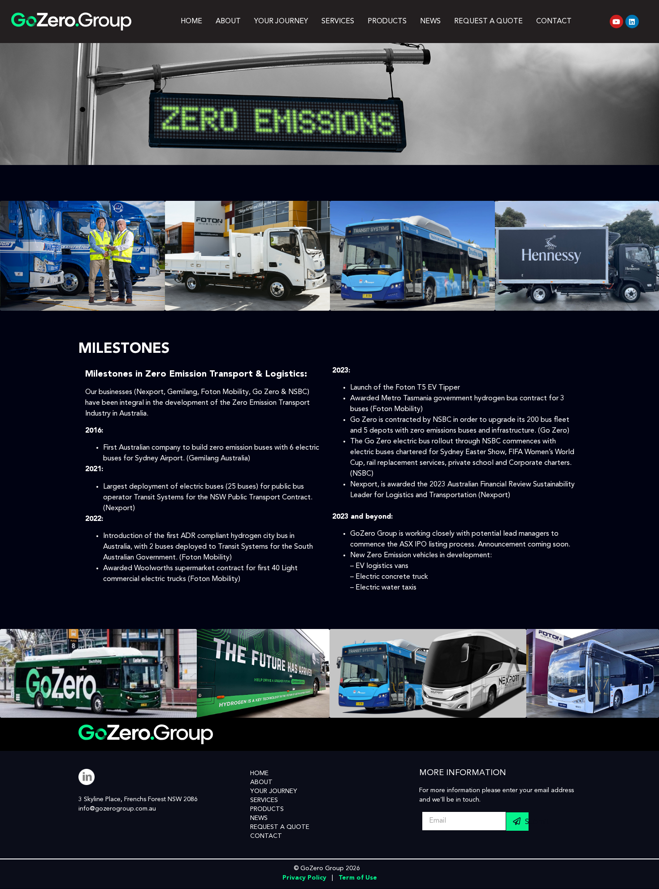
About (228, 21)
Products (387, 21)
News (430, 21)
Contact (554, 21)
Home (191, 21)
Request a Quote (488, 21)
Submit (527, 822)
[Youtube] (616, 21)
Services (337, 21)
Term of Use (357, 878)
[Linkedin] (632, 21)
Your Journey (281, 21)
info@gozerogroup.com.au (117, 809)
